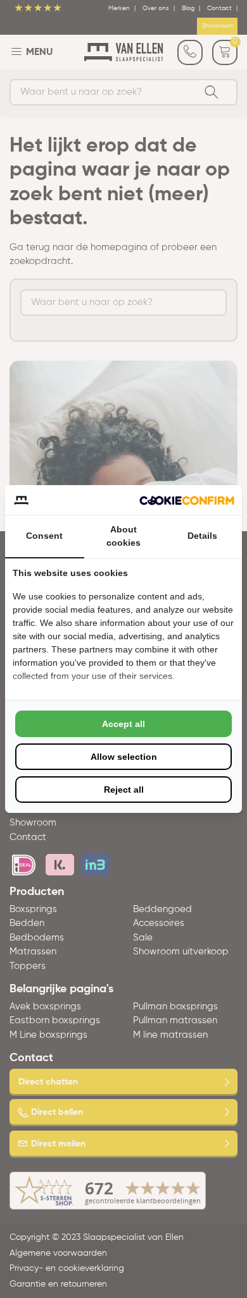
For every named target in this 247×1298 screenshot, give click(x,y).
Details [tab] (202, 536)
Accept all (123, 724)
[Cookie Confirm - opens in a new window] (186, 500)
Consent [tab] (44, 536)
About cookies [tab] (123, 536)
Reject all (124, 789)
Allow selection (124, 757)
